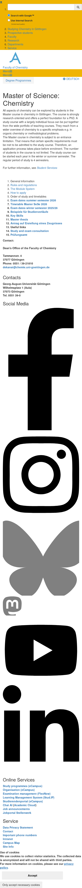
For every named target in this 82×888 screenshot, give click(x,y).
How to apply (18, 192)
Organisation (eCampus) (19, 790)
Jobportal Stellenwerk (17, 813)
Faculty (12, 36)
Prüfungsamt (18, 235)
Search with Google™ (22, 15)
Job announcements (16, 809)
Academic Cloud (24, 805)
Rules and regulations (23, 185)
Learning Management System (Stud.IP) (28, 797)
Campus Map (11, 843)
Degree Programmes (18, 80)
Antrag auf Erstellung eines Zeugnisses (36, 223)
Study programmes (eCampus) (22, 786)
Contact (8, 831)
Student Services (47, 168)
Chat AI (7, 805)
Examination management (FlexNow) (27, 793)
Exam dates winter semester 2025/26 (34, 208)
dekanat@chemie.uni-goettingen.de (26, 267)
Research (13, 40)
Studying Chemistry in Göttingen (27, 29)
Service (12, 48)
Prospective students (20, 33)
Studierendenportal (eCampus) (23, 801)
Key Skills (16, 215)
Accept (32, 875)
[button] (7, 71)
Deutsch (72, 79)
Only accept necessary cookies (21, 885)
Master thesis (19, 219)
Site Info (8, 846)
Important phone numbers (20, 835)
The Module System (22, 189)
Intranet (8, 839)
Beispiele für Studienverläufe (29, 212)
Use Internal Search (21, 20)
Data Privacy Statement (18, 827)
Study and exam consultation (29, 231)
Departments (15, 44)
